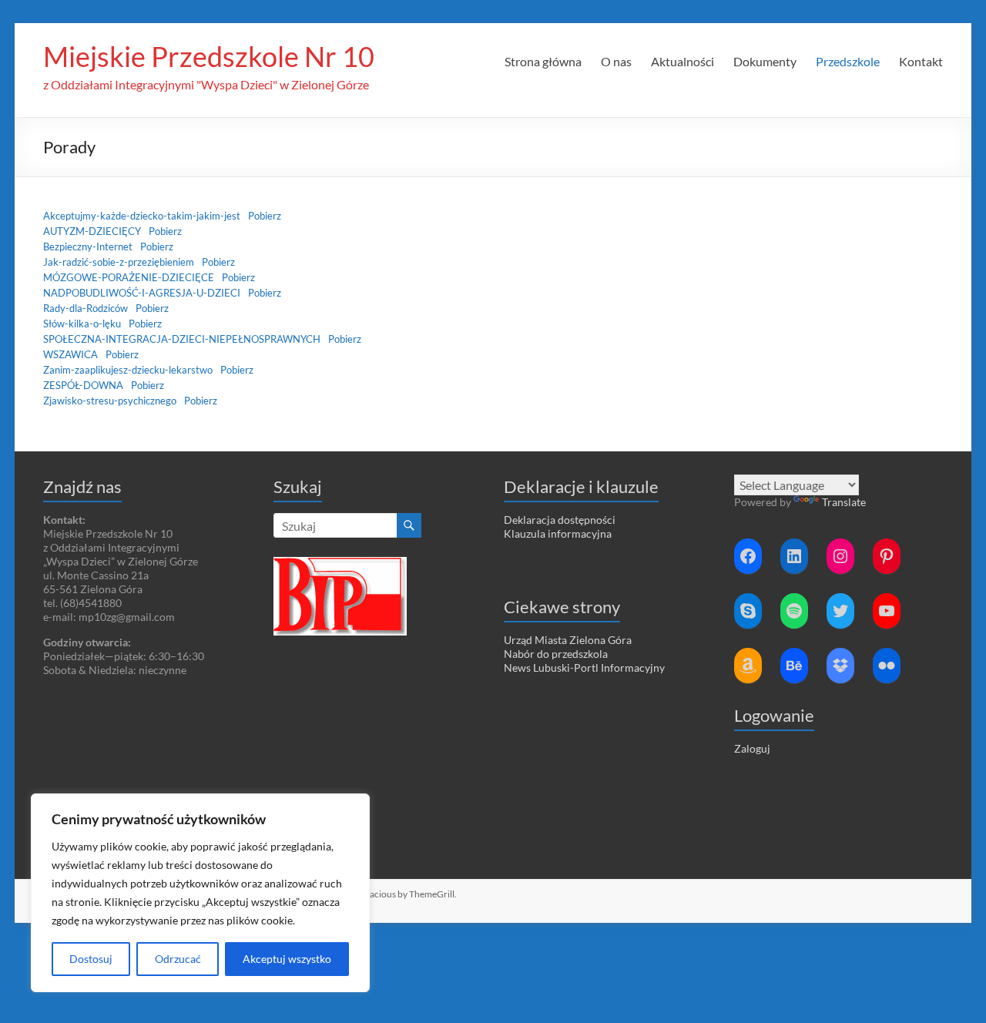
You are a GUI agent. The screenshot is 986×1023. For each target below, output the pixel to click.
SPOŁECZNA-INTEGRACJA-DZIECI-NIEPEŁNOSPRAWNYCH (181, 339)
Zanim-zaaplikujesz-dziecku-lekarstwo (128, 370)
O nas (616, 61)
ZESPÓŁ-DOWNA (83, 385)
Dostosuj (90, 958)
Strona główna (543, 61)
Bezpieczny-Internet (87, 246)
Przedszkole (848, 61)
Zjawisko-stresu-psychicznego (109, 400)
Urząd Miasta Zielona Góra (568, 639)
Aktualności (682, 61)
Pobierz (264, 216)
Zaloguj (752, 748)
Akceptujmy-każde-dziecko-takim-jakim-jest (141, 216)
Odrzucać (178, 958)
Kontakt (921, 61)
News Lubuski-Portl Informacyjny (584, 667)
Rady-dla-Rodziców (85, 308)
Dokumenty (765, 61)
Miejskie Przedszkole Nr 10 (208, 56)
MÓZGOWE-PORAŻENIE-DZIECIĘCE (128, 277)
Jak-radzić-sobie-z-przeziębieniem (118, 262)
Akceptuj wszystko (287, 958)
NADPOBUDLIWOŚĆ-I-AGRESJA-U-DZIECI (141, 293)
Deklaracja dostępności (559, 519)
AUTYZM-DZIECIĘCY (92, 231)
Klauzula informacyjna (558, 533)
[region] (200, 892)
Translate (844, 501)
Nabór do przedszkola (556, 653)
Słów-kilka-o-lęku (82, 323)
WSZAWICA (70, 354)
